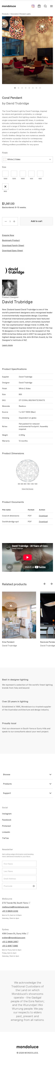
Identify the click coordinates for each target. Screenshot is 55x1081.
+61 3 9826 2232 (10, 911)
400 (31, 178)
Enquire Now (8, 235)
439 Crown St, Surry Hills (14, 933)
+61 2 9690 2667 (10, 941)
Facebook (6, 820)
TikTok (5, 838)
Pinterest (6, 826)
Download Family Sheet (13, 245)
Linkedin (6, 832)
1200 (14, 178)
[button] (15, 87)
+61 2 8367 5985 (10, 946)
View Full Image (27, 489)
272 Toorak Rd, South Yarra (15, 903)
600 (40, 178)
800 (5, 191)
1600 (23, 178)
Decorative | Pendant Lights (21, 14)
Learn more (7, 345)
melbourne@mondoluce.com (15, 907)
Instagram (7, 813)
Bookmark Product (11, 240)
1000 (5, 178)
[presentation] (44, 583)
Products (5, 14)
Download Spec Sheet (12, 250)
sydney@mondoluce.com (13, 937)
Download (43, 516)
